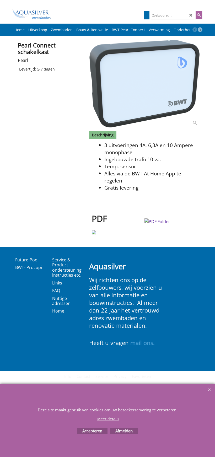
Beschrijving (103, 134)
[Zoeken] (199, 15)
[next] (200, 29)
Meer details (108, 418)
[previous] (194, 29)
